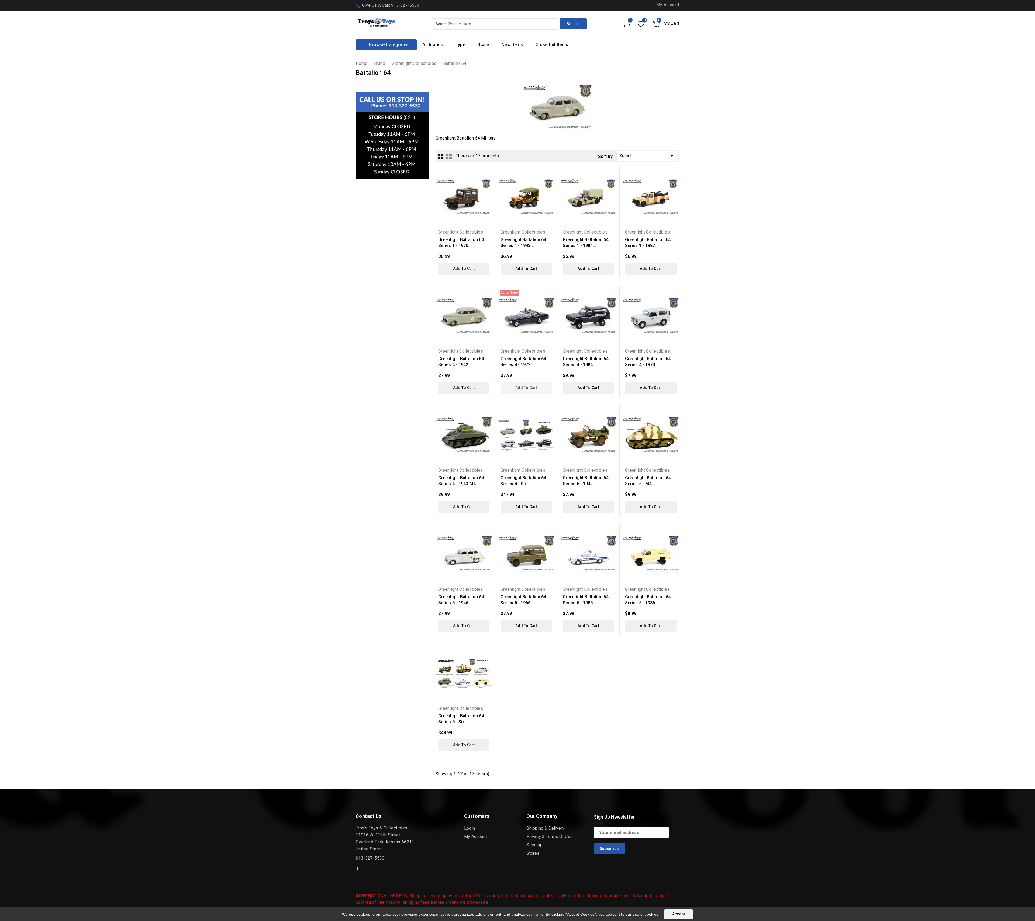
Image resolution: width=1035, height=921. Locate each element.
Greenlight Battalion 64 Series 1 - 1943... (523, 242)
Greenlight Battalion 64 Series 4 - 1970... (648, 361)
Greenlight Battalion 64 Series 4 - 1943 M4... (461, 480)
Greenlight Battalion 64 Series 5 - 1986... (648, 599)
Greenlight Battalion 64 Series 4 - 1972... (523, 361)
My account (475, 836)
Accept (678, 914)
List (449, 156)
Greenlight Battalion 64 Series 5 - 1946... (461, 599)
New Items (512, 44)
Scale (483, 44)
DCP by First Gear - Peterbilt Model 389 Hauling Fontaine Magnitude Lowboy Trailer (63, 901)
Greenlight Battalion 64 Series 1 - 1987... (648, 242)
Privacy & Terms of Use (549, 836)
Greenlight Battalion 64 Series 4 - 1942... (461, 361)
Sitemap (534, 844)
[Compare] (626, 23)
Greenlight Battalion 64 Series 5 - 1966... (523, 599)
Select (647, 156)
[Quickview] (487, 174)
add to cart (464, 268)
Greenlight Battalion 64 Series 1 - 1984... (585, 242)
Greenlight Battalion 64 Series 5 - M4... (648, 480)
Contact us (368, 816)
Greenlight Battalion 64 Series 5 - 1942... (585, 480)
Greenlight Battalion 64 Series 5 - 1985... (585, 599)
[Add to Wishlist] (487, 192)
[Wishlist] (640, 24)
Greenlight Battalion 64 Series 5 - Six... (461, 718)
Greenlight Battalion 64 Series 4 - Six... (523, 480)
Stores (532, 853)
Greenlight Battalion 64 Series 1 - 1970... (461, 242)
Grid (441, 156)
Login (469, 828)
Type (460, 44)
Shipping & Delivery (545, 828)
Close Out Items (552, 44)
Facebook (358, 868)
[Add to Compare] (487, 183)
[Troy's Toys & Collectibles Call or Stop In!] (392, 135)
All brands (432, 44)
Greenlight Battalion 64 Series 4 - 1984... (585, 361)
